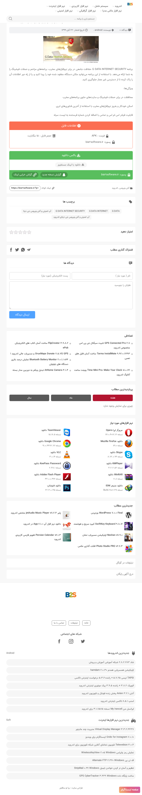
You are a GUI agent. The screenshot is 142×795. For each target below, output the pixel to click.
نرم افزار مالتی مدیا (112, 11)
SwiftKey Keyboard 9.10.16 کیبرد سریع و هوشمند (98, 524)
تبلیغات (74, 623)
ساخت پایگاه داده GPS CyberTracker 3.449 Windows (106, 776)
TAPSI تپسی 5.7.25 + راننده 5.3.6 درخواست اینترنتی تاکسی (104, 678)
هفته (112, 398)
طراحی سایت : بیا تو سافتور (71, 788)
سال (29, 398)
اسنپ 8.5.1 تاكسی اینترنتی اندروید (117, 701)
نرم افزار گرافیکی (87, 11)
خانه (86, 623)
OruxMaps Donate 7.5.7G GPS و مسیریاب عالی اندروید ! (39, 354)
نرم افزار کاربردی (80, 6)
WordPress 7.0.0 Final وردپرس (107, 513)
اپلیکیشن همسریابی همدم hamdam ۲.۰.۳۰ (112, 670)
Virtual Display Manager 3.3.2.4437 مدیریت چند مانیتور (105, 729)
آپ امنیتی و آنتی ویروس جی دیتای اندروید (71, 217)
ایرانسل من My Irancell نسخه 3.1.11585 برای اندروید (108, 709)
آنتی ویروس (124, 188)
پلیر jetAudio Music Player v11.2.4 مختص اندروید (36, 513)
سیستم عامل (101, 6)
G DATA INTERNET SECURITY (70, 211)
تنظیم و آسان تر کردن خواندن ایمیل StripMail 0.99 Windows (104, 768)
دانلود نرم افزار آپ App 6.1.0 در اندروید (42, 524)
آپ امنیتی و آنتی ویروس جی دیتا (37, 211)
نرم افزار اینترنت (57, 6)
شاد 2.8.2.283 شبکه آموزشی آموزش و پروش (111, 662)
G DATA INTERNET (98, 211)
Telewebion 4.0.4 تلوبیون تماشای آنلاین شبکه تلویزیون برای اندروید (101, 745)
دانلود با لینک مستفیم (69, 165)
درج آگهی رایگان (124, 574)
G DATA (116, 211)
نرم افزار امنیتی (64, 11)
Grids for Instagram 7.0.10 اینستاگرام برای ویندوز (109, 737)
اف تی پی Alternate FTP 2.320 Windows (113, 760)
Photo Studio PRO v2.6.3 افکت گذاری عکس (100, 546)
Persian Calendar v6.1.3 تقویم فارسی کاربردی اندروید (38, 537)
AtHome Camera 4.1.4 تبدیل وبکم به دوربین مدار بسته (40, 370)
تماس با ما (59, 623)
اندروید (118, 6)
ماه (71, 398)
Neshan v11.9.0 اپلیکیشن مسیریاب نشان (102, 535)
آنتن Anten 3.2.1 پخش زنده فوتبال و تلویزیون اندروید (108, 693)
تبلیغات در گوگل (124, 563)
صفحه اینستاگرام (129, 790)
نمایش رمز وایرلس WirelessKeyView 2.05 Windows (107, 753)
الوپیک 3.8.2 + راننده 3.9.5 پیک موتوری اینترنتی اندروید (106, 686)
